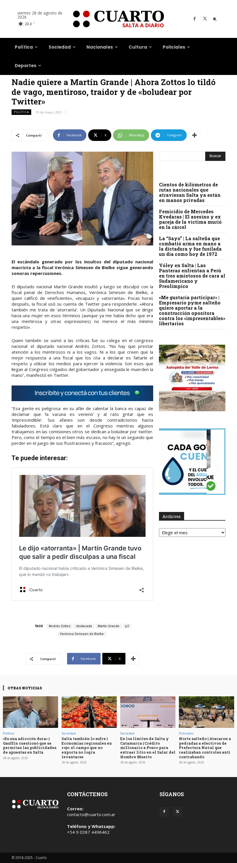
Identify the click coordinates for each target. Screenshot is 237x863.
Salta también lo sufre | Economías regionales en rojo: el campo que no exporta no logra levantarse (87, 747)
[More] (194, 135)
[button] (215, 19)
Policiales (186, 733)
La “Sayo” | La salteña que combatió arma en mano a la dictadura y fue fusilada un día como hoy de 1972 (190, 246)
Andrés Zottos (59, 626)
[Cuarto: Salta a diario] (118, 19)
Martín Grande (108, 626)
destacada (84, 626)
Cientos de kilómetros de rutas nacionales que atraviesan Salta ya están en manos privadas (190, 192)
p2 (127, 626)
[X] (205, 19)
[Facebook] (194, 19)
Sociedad (69, 733)
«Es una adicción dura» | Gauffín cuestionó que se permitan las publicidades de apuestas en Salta (29, 745)
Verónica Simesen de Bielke (82, 634)
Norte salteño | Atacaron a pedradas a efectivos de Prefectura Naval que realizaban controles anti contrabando (205, 747)
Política (21, 112)
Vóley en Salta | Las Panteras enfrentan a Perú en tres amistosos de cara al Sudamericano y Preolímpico (192, 275)
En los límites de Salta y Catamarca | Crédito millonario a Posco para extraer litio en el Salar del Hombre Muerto (147, 747)
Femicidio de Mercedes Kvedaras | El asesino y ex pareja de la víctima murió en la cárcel (190, 219)
